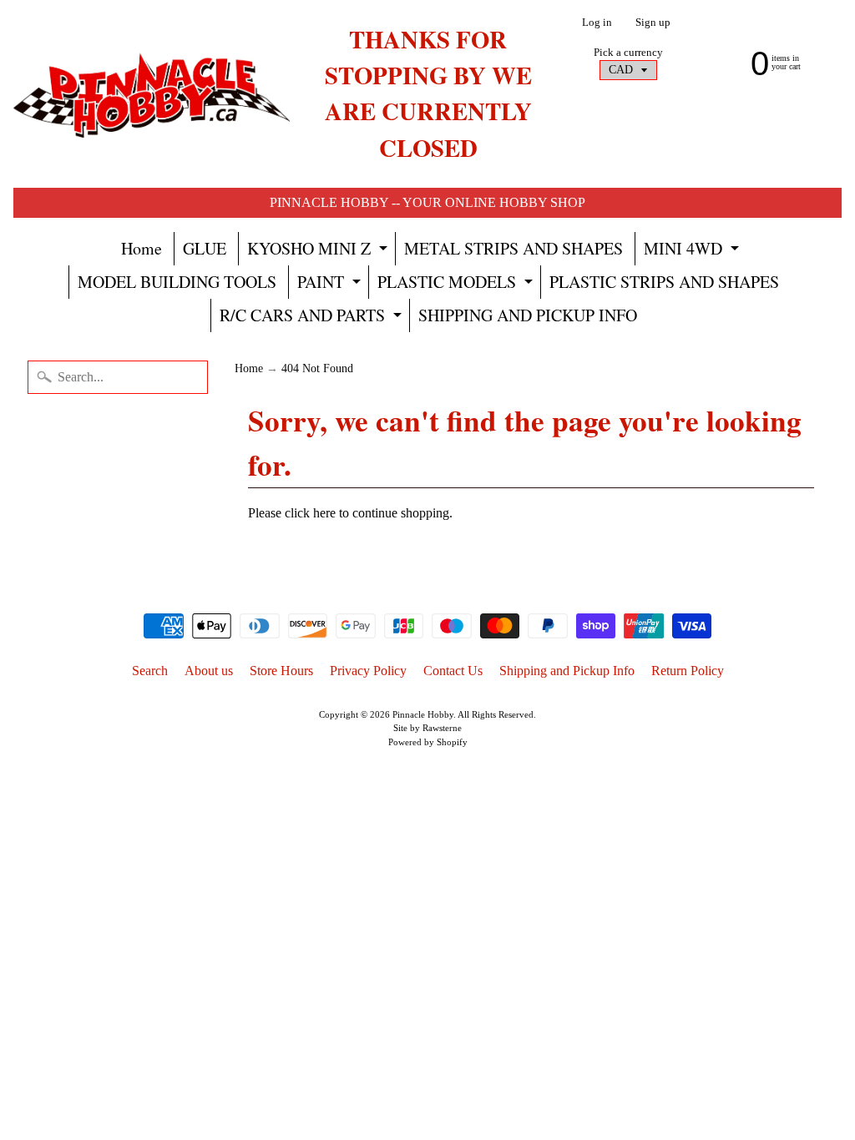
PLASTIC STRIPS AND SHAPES (664, 281)
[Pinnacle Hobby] (151, 94)
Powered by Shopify (428, 742)
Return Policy (687, 670)
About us (209, 670)
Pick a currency (628, 52)
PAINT (331, 284)
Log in (597, 23)
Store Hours (281, 670)
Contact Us (453, 670)
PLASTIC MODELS (457, 284)
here (324, 513)
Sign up (652, 23)
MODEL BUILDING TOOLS (177, 281)
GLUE (204, 248)
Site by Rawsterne (427, 728)
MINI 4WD (693, 251)
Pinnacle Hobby (422, 714)
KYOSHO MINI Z (319, 251)
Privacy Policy (368, 670)
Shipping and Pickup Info (567, 670)
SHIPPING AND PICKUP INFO (527, 315)
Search (150, 670)
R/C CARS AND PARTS (313, 318)
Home (141, 248)
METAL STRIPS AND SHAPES (513, 248)
